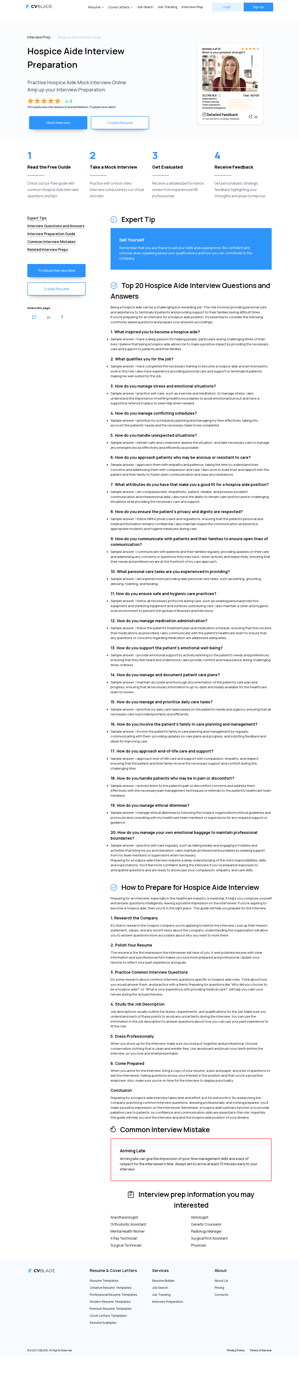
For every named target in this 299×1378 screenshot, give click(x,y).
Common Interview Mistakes (51, 241)
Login (227, 7)
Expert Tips (37, 218)
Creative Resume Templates (111, 1287)
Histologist (199, 1217)
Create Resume (120, 122)
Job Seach (145, 7)
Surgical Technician (126, 1245)
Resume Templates (104, 1280)
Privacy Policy (236, 1350)
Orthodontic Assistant (128, 1224)
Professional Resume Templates (113, 1294)
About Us (221, 1280)
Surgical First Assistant (209, 1238)
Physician (198, 1245)
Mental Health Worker (128, 1231)
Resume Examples (103, 1322)
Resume (94, 7)
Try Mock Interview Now (56, 270)
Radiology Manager (206, 1231)
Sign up (258, 7)
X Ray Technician (124, 1238)
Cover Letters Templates (108, 1315)
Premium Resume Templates (111, 1308)
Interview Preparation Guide (51, 233)
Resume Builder (163, 1280)
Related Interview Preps (47, 249)
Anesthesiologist (124, 1217)
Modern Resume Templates (110, 1301)
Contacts (221, 1294)
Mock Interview (58, 122)
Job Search (160, 1287)
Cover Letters (118, 7)
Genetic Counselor (206, 1224)
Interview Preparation (167, 1301)
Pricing (219, 1287)
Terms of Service (261, 1350)
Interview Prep (192, 7)
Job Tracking (167, 7)
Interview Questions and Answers (55, 226)
